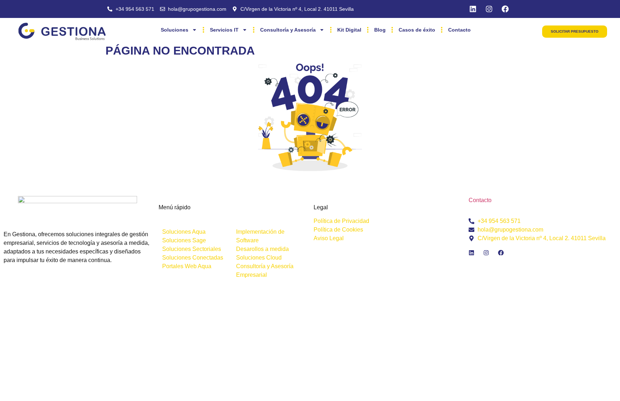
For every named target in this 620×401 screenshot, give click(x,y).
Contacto (459, 30)
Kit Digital (349, 30)
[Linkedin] (473, 9)
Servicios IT (224, 30)
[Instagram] (489, 9)
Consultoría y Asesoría (288, 30)
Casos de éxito (417, 30)
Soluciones (174, 30)
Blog (380, 30)
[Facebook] (505, 9)
